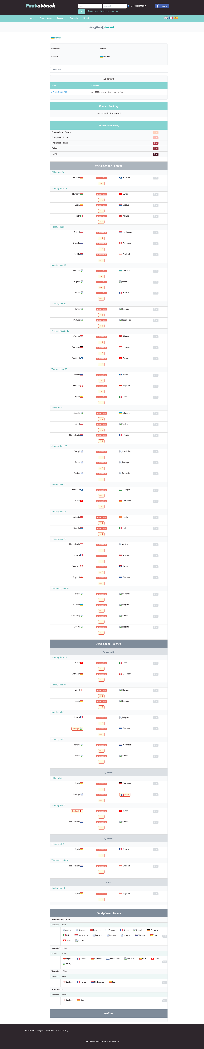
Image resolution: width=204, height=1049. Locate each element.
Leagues (60, 18)
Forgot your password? (109, 11)
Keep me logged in (138, 6)
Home (31, 18)
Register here (93, 11)
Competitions (45, 18)
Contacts (74, 18)
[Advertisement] (34, 83)
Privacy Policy (62, 1031)
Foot (40, 6)
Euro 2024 (57, 70)
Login (164, 6)
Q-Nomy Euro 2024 (59, 92)
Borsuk (57, 38)
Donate (86, 18)
